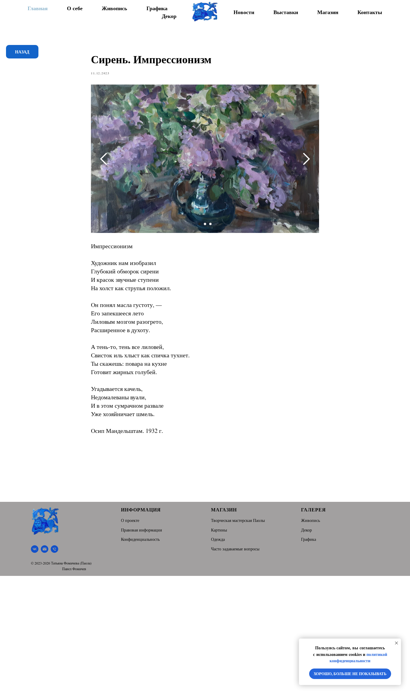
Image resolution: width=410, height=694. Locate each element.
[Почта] (44, 549)
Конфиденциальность (140, 539)
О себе (75, 8)
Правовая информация (141, 530)
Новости (244, 12)
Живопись (114, 8)
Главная (38, 8)
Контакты (369, 12)
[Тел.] (54, 549)
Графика (156, 8)
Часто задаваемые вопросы (235, 549)
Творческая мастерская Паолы (238, 520)
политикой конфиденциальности (358, 657)
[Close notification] (396, 643)
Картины (219, 530)
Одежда (218, 539)
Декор (169, 16)
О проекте (130, 520)
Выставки (285, 12)
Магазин (327, 12)
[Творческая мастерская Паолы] (34, 549)
